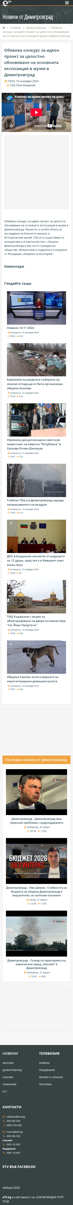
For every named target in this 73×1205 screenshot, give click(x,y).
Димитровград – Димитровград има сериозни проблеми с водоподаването (36, 820)
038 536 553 (13, 1136)
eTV (5, 1091)
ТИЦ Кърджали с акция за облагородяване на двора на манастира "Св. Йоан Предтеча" (36, 621)
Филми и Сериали (51, 1077)
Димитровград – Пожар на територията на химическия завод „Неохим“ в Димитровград (36, 964)
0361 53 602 (13, 1152)
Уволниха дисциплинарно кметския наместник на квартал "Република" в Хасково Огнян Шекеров (34, 444)
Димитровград (36, 28)
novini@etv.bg (15, 1131)
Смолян (8, 1077)
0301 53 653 (13, 1144)
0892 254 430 (14, 1125)
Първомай (9, 1084)
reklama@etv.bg (16, 1116)
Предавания (47, 1070)
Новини (16, 28)
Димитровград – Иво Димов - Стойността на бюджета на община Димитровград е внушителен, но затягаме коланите (36, 891)
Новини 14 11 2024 (20, 328)
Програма (45, 1084)
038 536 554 (13, 1121)
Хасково (8, 1063)
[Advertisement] (36, 172)
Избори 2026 (11, 1188)
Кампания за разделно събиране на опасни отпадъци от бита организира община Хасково (35, 384)
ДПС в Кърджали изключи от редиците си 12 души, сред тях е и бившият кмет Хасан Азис (36, 560)
